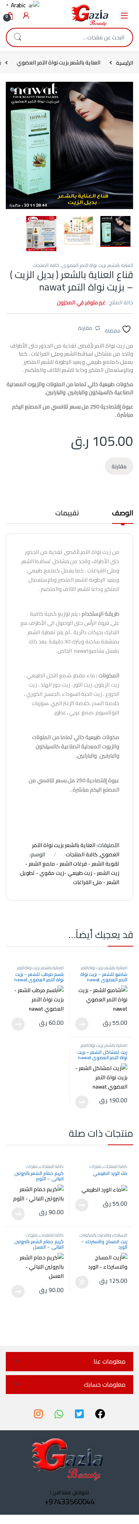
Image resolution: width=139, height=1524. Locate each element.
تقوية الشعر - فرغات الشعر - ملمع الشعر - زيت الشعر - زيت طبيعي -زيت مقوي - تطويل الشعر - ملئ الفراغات (69, 873)
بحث (17, 37)
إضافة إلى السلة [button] (82, 1282)
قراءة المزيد (82, 1024)
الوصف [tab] (122, 514)
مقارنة (85, 327)
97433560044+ (69, 1501)
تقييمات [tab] (67, 514)
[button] (13, 90)
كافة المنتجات (45, 265)
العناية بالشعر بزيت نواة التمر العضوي (58, 62)
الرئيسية (124, 62)
